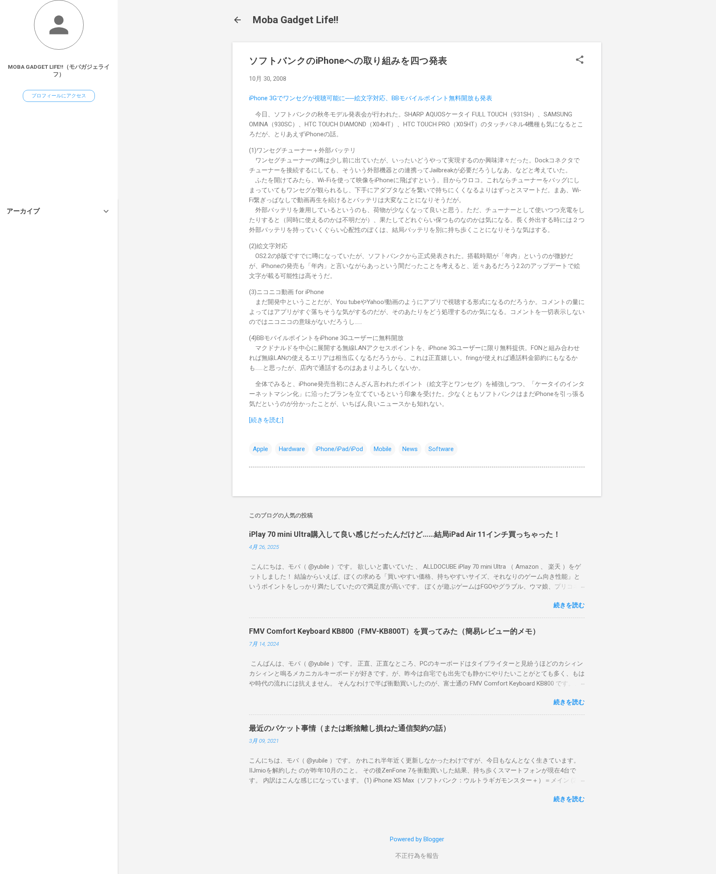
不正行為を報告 (417, 856)
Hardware (292, 449)
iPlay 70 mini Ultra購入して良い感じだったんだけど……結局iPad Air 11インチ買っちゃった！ (405, 534)
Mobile (383, 449)
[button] (580, 60)
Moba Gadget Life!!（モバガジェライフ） (59, 70)
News (410, 449)
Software (441, 449)
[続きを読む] (266, 420)
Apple (260, 449)
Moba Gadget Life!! (295, 20)
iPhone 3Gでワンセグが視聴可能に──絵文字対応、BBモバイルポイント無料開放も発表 (370, 98)
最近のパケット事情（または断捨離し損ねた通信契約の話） (349, 728)
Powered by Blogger (417, 839)
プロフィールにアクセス (58, 96)
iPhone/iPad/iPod (339, 449)
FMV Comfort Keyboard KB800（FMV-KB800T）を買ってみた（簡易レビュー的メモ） (394, 631)
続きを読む (569, 605)
